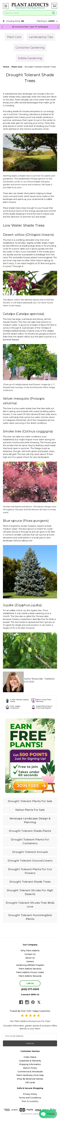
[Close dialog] (54, 546)
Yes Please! (30, 566)
